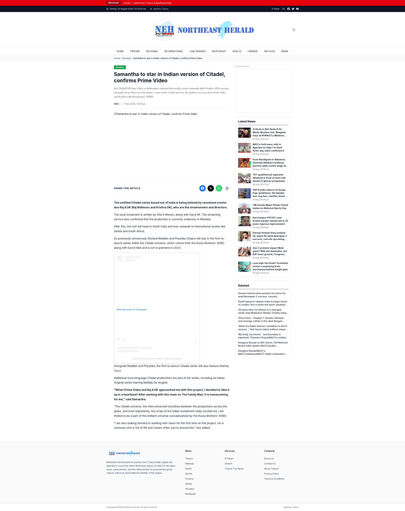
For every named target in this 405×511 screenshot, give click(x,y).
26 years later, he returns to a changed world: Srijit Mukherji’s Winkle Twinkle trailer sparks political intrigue (262, 311)
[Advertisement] (263, 90)
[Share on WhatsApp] (219, 188)
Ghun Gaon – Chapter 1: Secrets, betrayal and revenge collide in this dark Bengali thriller (261, 320)
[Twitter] (293, 9)
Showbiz (126, 58)
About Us (269, 458)
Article (188, 483)
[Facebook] (288, 9)
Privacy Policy (271, 473)
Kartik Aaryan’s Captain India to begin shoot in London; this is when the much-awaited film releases (262, 303)
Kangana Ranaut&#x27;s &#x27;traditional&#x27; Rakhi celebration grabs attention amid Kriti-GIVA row (261, 352)
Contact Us (270, 463)
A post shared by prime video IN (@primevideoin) (156, 358)
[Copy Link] (227, 188)
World (188, 468)
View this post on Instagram (132, 309)
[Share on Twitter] (211, 188)
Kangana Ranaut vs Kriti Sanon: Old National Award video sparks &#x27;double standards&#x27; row (263, 344)
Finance (189, 478)
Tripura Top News (234, 468)
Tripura (189, 458)
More (285, 51)
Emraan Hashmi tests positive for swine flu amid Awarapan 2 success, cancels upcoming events (262, 295)
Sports (188, 473)
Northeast (190, 494)
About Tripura (271, 468)
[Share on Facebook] (202, 188)
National (189, 463)
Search (228, 463)
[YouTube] (297, 9)
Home (117, 58)
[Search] (294, 30)
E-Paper (276, 9)
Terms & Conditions (274, 478)
